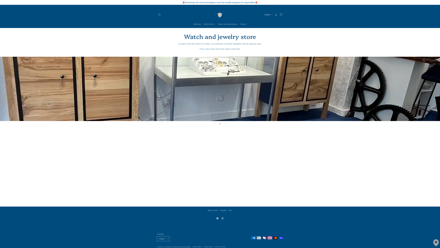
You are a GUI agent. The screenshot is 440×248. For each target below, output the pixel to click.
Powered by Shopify (184, 247)
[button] (159, 14)
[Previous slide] (214, 123)
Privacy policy (208, 246)
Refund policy (197, 246)
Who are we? (213, 210)
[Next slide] (225, 123)
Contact (223, 210)
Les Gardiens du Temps (169, 247)
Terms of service (220, 246)
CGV (230, 210)
